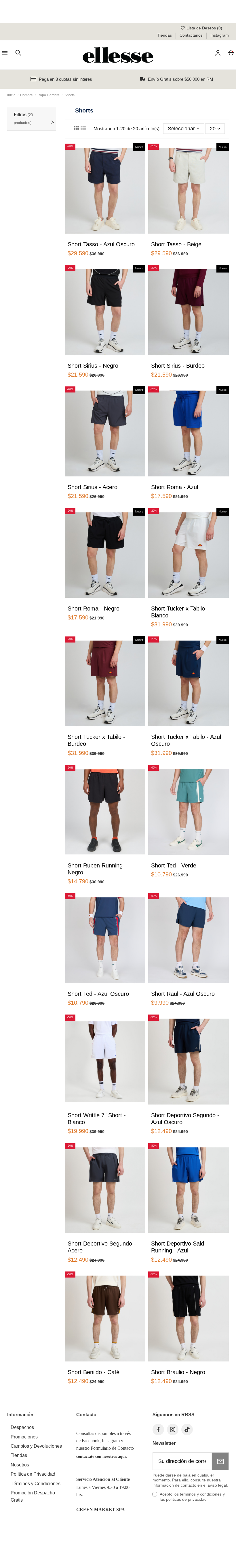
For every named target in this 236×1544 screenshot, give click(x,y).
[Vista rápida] (94, 236)
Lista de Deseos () (204, 28)
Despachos (22, 1427)
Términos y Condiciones (35, 1483)
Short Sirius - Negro (93, 365)
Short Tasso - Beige (176, 244)
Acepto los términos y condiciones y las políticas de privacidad (192, 1496)
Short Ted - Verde (173, 865)
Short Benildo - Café (93, 1372)
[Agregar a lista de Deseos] (85, 238)
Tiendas (165, 35)
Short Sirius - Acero (92, 487)
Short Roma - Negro (93, 608)
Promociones (24, 1436)
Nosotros (20, 1464)
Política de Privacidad (33, 1474)
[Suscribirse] (220, 1461)
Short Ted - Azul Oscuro (98, 994)
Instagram (219, 35)
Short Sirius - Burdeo (178, 365)
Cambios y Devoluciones (36, 1446)
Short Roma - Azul (174, 487)
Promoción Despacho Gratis (33, 1496)
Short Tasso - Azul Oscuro (101, 244)
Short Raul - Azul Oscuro (183, 994)
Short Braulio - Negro (178, 1372)
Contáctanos (192, 35)
